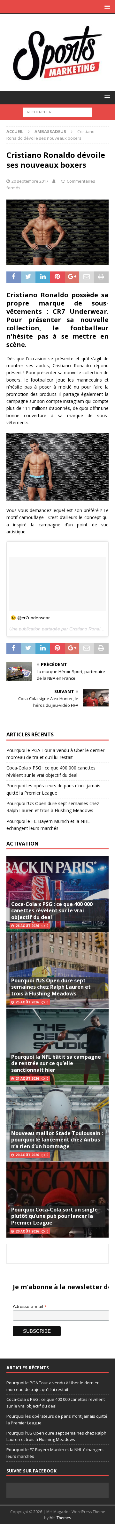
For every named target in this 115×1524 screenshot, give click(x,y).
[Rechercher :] (57, 112)
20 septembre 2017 (30, 181)
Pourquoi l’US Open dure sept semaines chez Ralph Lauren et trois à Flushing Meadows (51, 987)
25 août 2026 (27, 1002)
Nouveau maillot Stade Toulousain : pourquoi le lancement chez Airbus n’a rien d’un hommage (57, 1140)
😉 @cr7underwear (30, 617)
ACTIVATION (22, 843)
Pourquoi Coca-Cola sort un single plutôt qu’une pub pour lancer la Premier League (54, 1216)
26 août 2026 (27, 926)
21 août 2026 (27, 1078)
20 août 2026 (27, 1155)
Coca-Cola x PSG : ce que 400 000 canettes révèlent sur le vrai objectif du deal (52, 911)
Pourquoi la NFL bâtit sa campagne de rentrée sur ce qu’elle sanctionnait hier (56, 1063)
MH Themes (60, 1517)
